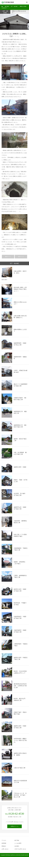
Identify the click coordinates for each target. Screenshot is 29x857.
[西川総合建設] (8, 2)
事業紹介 (4, 846)
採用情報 (4, 843)
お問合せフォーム (14, 826)
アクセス (4, 840)
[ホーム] (2, 6)
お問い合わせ (5, 849)
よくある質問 (18, 843)
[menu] (26, 2)
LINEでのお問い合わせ (20, 849)
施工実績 (17, 840)
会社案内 (17, 846)
